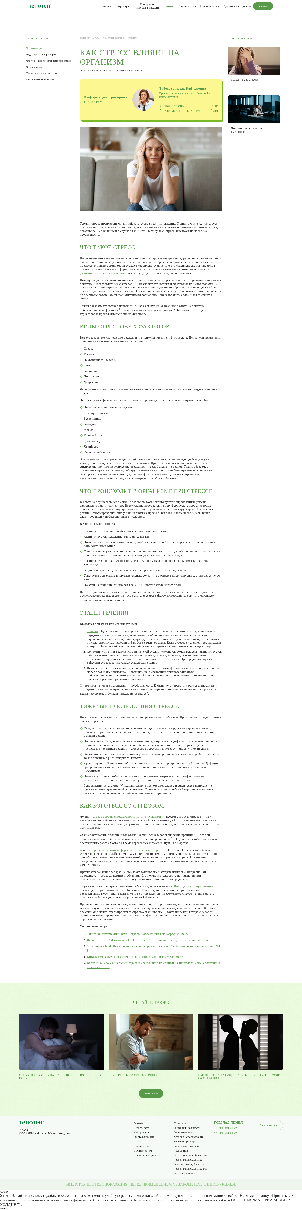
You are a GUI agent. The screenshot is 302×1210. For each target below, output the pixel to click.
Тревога (92, 631)
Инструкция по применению (194, 886)
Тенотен (85, 37)
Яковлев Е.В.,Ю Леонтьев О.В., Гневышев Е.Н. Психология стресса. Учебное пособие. (148, 940)
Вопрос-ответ (187, 6)
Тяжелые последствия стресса (42, 73)
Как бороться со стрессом (40, 79)
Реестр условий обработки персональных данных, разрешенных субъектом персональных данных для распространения (190, 1164)
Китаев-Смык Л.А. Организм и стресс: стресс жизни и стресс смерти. (136, 956)
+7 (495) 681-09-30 (225, 1127)
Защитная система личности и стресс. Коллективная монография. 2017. (137, 934)
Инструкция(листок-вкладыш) (148, 6)
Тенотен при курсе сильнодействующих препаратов (186, 1146)
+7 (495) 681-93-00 (225, 1132)
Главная (105, 6)
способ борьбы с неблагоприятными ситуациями (126, 816)
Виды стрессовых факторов (41, 54)
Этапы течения (34, 67)
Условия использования (188, 1136)
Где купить (263, 6)
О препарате (124, 6)
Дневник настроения (237, 6)
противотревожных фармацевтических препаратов (128, 850)
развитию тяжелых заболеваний (102, 273)
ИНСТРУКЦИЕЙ (221, 1184)
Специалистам (210, 6)
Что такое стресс (35, 48)
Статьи (169, 6)
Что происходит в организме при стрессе (48, 61)
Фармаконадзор (183, 1132)
